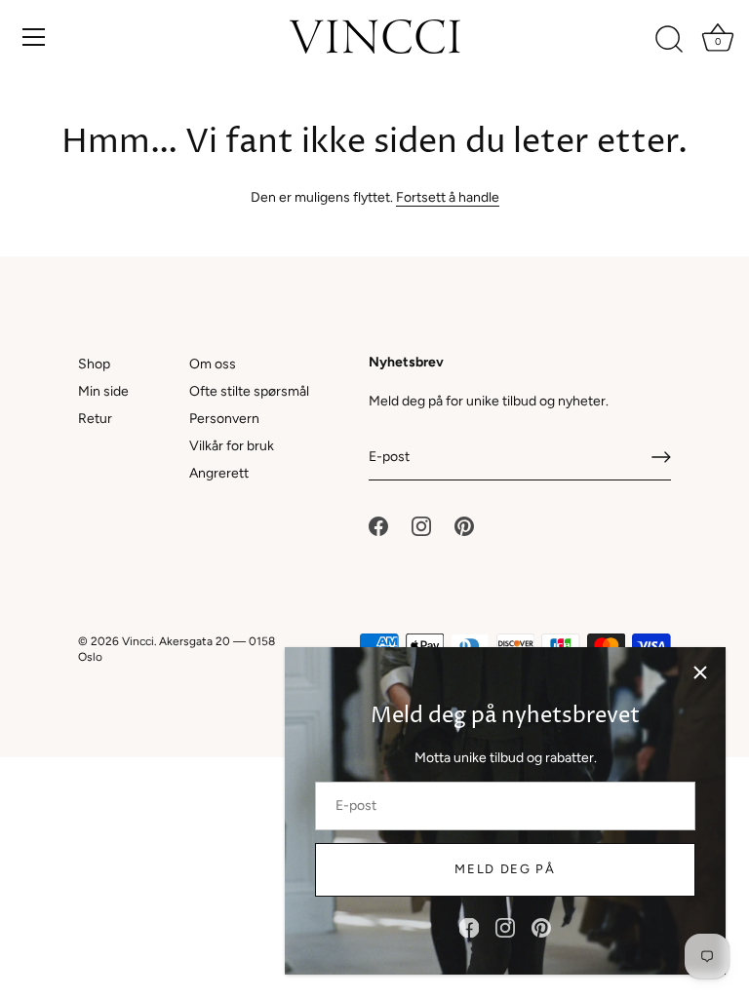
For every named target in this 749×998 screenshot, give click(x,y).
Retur (95, 418)
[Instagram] (505, 927)
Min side (103, 391)
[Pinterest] (541, 927)
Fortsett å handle (447, 197)
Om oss (212, 364)
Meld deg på (505, 869)
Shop (94, 364)
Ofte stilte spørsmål (249, 391)
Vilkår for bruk (231, 446)
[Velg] (700, 672)
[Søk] (669, 40)
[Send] (661, 457)
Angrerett (219, 473)
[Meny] (34, 37)
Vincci (138, 641)
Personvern (224, 418)
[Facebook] (469, 927)
